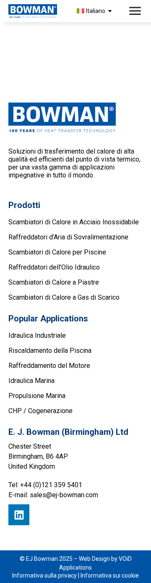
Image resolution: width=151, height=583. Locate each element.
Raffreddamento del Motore (49, 366)
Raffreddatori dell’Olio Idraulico (54, 267)
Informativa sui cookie (110, 575)
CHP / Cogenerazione (40, 411)
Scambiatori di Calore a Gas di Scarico (64, 297)
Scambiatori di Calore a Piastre (53, 282)
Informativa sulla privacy (44, 575)
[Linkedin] (18, 514)
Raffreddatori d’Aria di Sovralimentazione (68, 237)
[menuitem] (95, 10)
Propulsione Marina (36, 396)
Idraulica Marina (31, 381)
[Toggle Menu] (136, 11)
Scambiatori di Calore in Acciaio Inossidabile (73, 222)
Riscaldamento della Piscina (49, 350)
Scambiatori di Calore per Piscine (57, 252)
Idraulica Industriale (37, 335)
